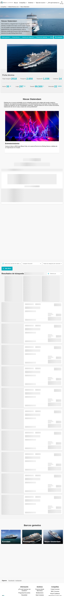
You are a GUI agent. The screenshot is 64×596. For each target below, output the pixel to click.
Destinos (30, 2)
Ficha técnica (16, 37)
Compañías (22, 2)
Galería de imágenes (28, 37)
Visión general (6, 37)
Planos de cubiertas (41, 37)
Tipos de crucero (40, 2)
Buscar (16, 2)
